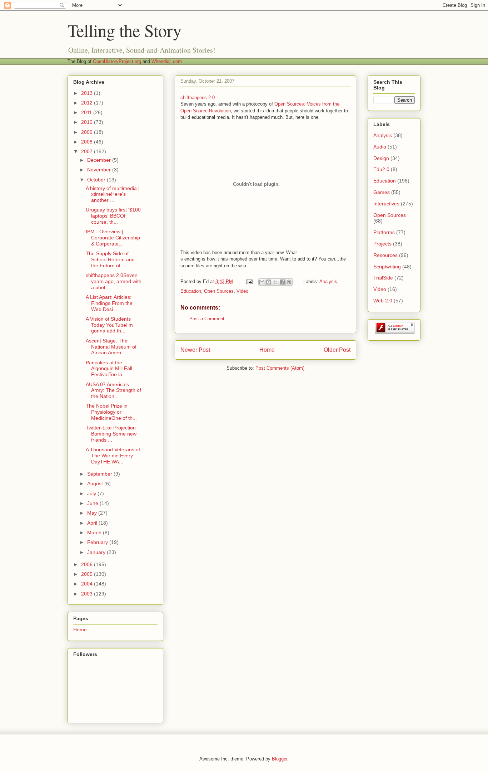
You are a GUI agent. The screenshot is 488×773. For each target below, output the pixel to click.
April (93, 523)
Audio (379, 147)
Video (242, 291)
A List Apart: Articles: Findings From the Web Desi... (109, 303)
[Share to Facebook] (282, 282)
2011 (87, 112)
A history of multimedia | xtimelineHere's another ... (113, 194)
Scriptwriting (387, 266)
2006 (87, 564)
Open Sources (219, 291)
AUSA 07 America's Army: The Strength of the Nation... (113, 390)
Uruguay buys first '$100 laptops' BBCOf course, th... (113, 216)
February (98, 542)
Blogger (279, 759)
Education (190, 291)
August (95, 483)
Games (381, 192)
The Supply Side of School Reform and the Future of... (110, 259)
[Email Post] (249, 281)
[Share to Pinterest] (289, 282)
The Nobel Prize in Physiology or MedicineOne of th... (111, 412)
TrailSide (383, 278)
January (97, 552)
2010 (87, 122)
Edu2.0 (381, 169)
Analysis (328, 281)
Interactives (386, 203)
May (92, 513)
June (93, 503)
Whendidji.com (166, 61)
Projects (382, 244)
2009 (87, 132)
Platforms (384, 232)
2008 (87, 142)
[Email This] (261, 282)
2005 (87, 574)
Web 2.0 (382, 300)
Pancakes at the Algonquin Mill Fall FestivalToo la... (109, 369)
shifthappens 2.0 (197, 97)
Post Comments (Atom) (279, 368)
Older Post (337, 350)
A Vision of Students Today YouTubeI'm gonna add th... (109, 325)
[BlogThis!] (268, 282)
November (99, 169)
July (92, 493)
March (95, 532)
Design (381, 158)
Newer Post (195, 350)
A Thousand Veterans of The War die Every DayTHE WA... (113, 456)
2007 (87, 151)
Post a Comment (206, 318)
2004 (87, 584)
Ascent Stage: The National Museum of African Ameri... (111, 347)
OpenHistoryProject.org (117, 61)
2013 (87, 93)
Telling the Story (124, 30)
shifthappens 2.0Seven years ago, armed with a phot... (113, 281)
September (100, 474)
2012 (87, 103)
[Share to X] (275, 282)
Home (267, 350)
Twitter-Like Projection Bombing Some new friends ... (111, 434)
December (99, 160)
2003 (87, 594)
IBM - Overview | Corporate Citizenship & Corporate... (113, 238)
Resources (385, 255)
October (97, 180)
